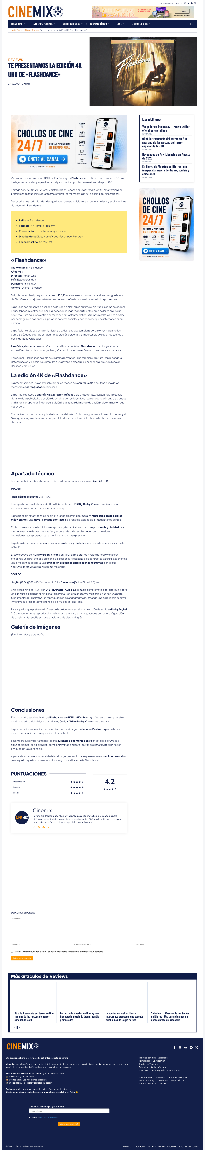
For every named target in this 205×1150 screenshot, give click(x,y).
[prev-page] (14, 1027)
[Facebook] (181, 3)
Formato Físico (24, 30)
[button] (191, 23)
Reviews (35, 30)
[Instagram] (185, 3)
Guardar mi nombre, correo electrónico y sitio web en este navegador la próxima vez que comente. (59, 951)
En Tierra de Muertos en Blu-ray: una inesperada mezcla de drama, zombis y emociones (165, 170)
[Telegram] (191, 3)
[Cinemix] (22, 817)
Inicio (13, 30)
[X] (195, 3)
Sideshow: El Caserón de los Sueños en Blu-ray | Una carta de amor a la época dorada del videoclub (170, 1016)
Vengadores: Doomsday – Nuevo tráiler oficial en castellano (166, 128)
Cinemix (26, 83)
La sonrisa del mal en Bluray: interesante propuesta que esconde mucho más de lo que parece (124, 1016)
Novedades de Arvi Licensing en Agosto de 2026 (166, 156)
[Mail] (188, 3)
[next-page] (19, 1027)
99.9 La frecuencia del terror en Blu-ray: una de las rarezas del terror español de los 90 (165, 142)
